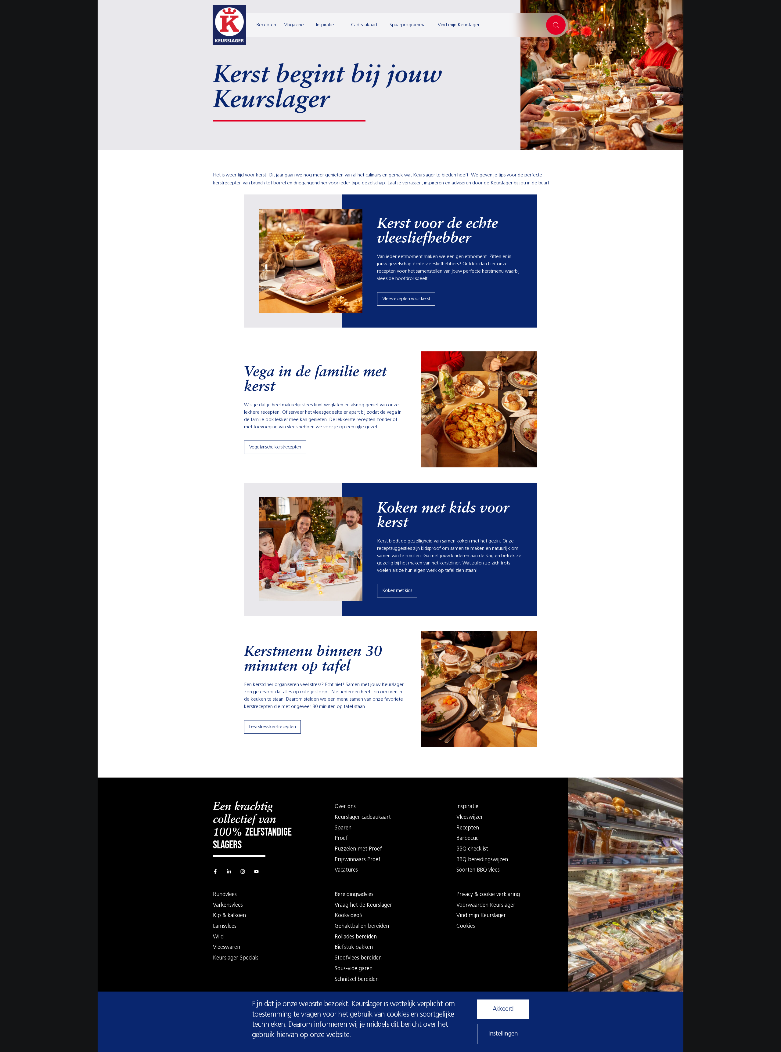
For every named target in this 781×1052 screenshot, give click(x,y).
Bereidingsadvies (354, 895)
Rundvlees (225, 895)
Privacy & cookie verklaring (488, 895)
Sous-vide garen (354, 969)
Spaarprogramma (408, 25)
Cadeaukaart (364, 25)
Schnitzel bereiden (357, 979)
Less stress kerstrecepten (272, 726)
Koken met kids (397, 590)
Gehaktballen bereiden (362, 926)
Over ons (345, 807)
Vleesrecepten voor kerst (406, 298)
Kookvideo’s (348, 916)
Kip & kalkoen (229, 916)
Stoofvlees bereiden (358, 958)
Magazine (293, 25)
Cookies (465, 926)
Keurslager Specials (235, 958)
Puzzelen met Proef (358, 849)
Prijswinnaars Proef (357, 860)
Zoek (556, 25)
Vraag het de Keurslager (363, 905)
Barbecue (467, 838)
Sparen (343, 828)
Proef (341, 838)
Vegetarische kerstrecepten (275, 447)
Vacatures (346, 870)
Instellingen (503, 1034)
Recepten (266, 25)
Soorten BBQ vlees (478, 870)
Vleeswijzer (469, 817)
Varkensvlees (228, 905)
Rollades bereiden (356, 937)
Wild (218, 937)
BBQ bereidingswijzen (482, 860)
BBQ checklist (472, 849)
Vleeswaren (226, 947)
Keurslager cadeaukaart (363, 817)
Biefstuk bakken (354, 947)
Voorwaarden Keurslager (485, 905)
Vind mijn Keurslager (459, 25)
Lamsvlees (224, 926)
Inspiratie (325, 25)
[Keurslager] (229, 25)
